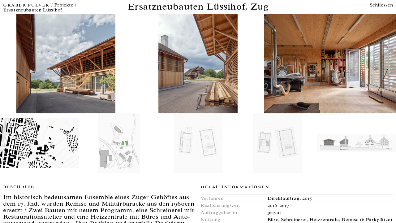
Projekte (63, 5)
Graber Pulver (27, 5)
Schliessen (381, 5)
